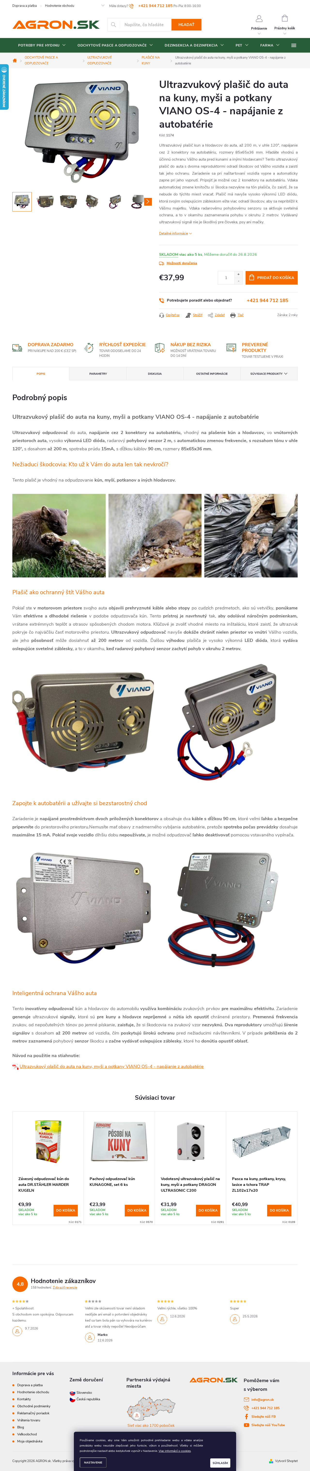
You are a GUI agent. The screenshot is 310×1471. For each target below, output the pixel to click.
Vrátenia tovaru (28, 1420)
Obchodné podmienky (33, 1406)
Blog (20, 1427)
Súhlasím (220, 1463)
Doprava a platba (24, 6)
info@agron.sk (262, 1399)
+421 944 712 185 (267, 300)
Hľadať (186, 24)
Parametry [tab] (98, 374)
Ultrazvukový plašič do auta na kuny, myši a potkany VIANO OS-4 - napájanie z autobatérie (112, 1066)
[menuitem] (42, 45)
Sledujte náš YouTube (268, 1425)
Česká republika (88, 1399)
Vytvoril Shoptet (286, 1461)
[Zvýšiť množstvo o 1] (238, 274)
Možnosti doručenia (182, 263)
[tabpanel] (48, 1168)
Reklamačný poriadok (33, 1413)
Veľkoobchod (27, 1434)
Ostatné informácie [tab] (212, 374)
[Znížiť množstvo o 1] (238, 281)
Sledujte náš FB (263, 1416)
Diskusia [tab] (155, 374)
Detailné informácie (173, 233)
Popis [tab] (41, 374)
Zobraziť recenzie (65, 1287)
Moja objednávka (29, 1441)
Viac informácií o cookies (175, 1451)
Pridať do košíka (275, 277)
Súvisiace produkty (266, 374)
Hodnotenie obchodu (59, 6)
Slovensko (84, 1392)
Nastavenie (93, 1462)
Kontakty (24, 1399)
